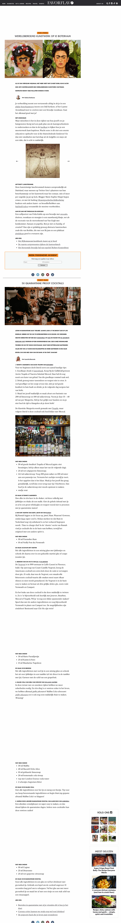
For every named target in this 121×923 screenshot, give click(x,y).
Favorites (10, 3)
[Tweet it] (38, 275)
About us (99, 3)
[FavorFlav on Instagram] (111, 3)
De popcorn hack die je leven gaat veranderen (38, 915)
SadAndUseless (21, 207)
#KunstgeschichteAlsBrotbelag (51, 200)
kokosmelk (41, 338)
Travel (35, 3)
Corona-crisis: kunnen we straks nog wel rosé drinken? (41, 911)
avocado (63, 214)
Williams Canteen (51, 682)
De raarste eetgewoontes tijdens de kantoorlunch (39, 244)
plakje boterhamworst (24, 107)
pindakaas (19, 234)
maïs (49, 338)
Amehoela (65, 801)
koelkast (44, 127)
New (4, 3)
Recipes (28, 3)
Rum (23, 519)
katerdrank (38, 371)
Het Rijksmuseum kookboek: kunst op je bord (37, 241)
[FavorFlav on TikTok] (114, 3)
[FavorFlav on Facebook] (109, 3)
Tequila (55, 408)
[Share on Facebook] (33, 275)
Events (41, 3)
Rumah (48, 513)
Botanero (49, 365)
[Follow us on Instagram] (42, 275)
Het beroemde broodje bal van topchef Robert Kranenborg (43, 248)
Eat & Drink (20, 3)
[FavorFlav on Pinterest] (117, 3)
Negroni (21, 564)
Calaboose (44, 562)
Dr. (37, 562)
